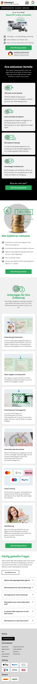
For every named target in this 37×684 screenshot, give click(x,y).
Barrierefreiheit (6, 654)
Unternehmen (16, 654)
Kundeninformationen (18, 647)
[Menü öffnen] (35, 8)
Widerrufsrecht (5, 649)
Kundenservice (10, 572)
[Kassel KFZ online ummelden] (10, 3)
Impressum (16, 651)
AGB (3, 651)
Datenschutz (5, 647)
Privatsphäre (5, 656)
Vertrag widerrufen (17, 649)
